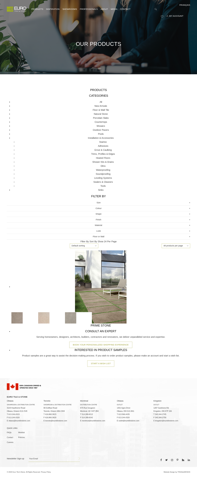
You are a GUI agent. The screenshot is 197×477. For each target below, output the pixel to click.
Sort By (93, 241)
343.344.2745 (160, 414)
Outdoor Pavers (101, 130)
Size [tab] (99, 202)
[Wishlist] (162, 16)
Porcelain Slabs (101, 118)
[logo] (16, 9)
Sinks (101, 190)
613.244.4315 (14, 414)
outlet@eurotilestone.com (129, 421)
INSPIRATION (53, 9)
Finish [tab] (98, 220)
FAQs (9, 432)
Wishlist (21, 432)
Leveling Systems (103, 178)
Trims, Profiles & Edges (103, 154)
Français (184, 5)
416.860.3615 (50, 414)
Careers (10, 442)
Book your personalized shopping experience (101, 345)
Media (114, 9)
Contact (125, 9)
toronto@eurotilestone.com (56, 421)
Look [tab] (98, 231)
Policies (21, 437)
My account (176, 16)
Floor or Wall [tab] (98, 236)
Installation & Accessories (101, 138)
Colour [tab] (99, 208)
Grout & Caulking (103, 150)
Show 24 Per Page (107, 241)
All (101, 102)
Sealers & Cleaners (103, 182)
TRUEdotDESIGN (184, 472)
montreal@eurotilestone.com (93, 421)
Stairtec (103, 142)
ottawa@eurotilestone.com (19, 421)
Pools (101, 134)
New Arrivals (101, 106)
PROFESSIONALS (89, 9)
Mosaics (101, 126)
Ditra (103, 166)
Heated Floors (103, 158)
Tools (103, 186)
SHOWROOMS (69, 9)
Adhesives (103, 146)
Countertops (101, 122)
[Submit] (79, 458)
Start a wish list (101, 363)
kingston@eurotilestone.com (166, 421)
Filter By (84, 241)
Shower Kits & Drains (103, 162)
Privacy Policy (46, 472)
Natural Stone (101, 114)
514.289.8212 (87, 414)
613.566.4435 (124, 414)
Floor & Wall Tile (101, 110)
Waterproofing (103, 170)
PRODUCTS (37, 9)
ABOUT (104, 9)
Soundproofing (103, 174)
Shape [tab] (98, 214)
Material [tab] (98, 225)
